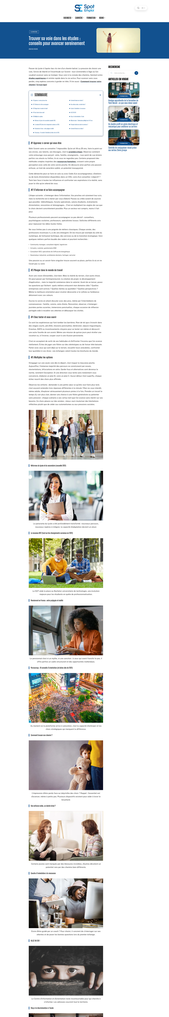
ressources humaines (66, 161)
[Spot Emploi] (84, 8)
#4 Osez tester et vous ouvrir (38, 112)
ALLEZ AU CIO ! (73, 112)
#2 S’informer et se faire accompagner (41, 104)
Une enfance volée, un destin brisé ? (78, 104)
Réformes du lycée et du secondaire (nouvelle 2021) (45, 120)
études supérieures (37, 78)
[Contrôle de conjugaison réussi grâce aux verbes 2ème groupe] (123, 137)
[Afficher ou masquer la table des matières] (74, 95)
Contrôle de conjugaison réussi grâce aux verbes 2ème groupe (122, 149)
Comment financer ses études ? (77, 128)
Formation (124, 96)
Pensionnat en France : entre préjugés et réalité (44, 128)
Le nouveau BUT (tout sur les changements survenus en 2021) (47, 124)
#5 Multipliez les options (38, 116)
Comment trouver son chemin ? (77, 100)
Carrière (34, 32)
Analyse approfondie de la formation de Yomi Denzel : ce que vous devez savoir (123, 101)
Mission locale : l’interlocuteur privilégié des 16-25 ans (82, 120)
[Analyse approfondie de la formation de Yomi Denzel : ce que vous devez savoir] (123, 90)
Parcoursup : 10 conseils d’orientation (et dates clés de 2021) (47, 132)
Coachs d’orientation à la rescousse (78, 108)
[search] (138, 8)
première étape (75, 152)
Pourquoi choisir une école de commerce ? (79, 124)
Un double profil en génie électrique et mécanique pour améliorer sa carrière (123, 125)
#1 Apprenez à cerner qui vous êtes (40, 100)
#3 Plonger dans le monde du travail (40, 108)
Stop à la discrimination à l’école (77, 116)
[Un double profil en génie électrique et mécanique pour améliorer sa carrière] (123, 114)
